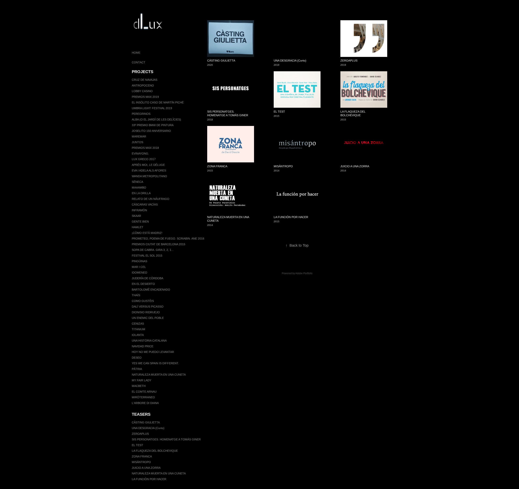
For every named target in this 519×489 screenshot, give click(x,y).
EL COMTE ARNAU (144, 391)
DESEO (137, 357)
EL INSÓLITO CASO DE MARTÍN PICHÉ (158, 102)
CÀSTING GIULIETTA (146, 422)
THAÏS (136, 295)
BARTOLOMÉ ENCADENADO (151, 289)
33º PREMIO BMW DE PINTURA (153, 125)
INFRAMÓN (139, 210)
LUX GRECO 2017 (144, 159)
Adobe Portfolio (303, 273)
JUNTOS (137, 142)
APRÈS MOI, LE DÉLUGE (148, 164)
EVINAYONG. (140, 153)
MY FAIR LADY (141, 380)
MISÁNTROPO (141, 462)
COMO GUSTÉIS (143, 301)
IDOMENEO (139, 272)
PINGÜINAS (139, 261)
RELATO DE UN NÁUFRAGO (150, 198)
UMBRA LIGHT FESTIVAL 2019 (152, 108)
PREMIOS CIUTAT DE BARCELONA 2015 (158, 244)
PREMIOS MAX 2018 (145, 147)
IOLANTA (138, 335)
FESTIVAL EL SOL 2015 (147, 255)
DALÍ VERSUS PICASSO (147, 306)
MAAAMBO (139, 187)
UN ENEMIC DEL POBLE (148, 318)
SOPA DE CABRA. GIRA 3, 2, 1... (153, 249)
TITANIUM (138, 329)
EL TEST (137, 445)
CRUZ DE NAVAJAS (144, 79)
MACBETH (139, 386)
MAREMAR (139, 136)
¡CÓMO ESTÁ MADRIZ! (147, 232)
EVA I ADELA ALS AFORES (149, 170)
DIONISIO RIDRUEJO (146, 312)
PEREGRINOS (141, 113)
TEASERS (141, 414)
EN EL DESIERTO (143, 284)
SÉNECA (137, 181)
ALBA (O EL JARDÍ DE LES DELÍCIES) (156, 119)
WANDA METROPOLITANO (149, 176)
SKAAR (136, 215)
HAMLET (137, 227)
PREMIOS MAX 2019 (145, 96)
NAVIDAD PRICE (142, 346)
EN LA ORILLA (141, 193)
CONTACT (138, 62)
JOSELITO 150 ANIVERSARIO (151, 130)
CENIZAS (138, 323)
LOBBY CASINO (142, 91)
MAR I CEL (139, 266)
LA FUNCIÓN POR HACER (149, 479)
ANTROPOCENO (143, 85)
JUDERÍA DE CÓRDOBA (147, 278)
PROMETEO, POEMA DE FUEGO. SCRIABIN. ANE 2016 (168, 238)
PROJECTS (142, 71)
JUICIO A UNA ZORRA (146, 467)
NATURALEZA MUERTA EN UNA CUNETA (159, 374)
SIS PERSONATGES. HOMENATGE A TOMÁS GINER (166, 439)
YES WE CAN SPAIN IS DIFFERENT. (155, 363)
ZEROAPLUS (140, 433)
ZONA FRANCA (142, 456)
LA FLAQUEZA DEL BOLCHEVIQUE (155, 450)
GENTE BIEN (140, 221)
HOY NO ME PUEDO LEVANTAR (153, 352)
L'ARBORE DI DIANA (145, 403)
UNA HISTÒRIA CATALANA (149, 340)
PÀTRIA (137, 369)
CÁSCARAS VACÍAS (145, 204)
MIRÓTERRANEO (143, 397)
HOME (136, 52)
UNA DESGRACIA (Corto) (148, 428)
